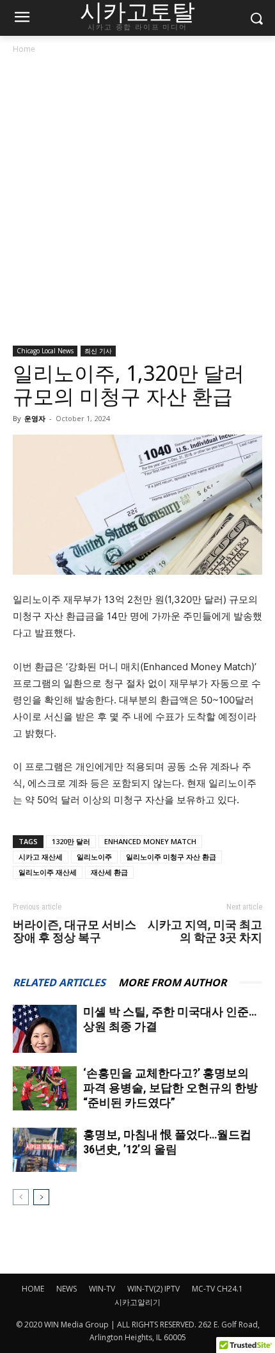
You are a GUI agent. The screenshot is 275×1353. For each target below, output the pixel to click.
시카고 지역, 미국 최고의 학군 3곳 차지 (205, 931)
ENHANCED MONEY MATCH (150, 841)
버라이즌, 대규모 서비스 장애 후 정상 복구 (74, 931)
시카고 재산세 (41, 856)
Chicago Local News (45, 350)
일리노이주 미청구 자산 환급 (171, 856)
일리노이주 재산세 (48, 872)
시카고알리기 (137, 1302)
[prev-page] (21, 1197)
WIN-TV (102, 1288)
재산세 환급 (109, 872)
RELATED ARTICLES (59, 982)
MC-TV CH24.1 (217, 1288)
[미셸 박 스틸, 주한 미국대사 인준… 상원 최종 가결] (45, 1029)
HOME (33, 1288)
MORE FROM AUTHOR (172, 982)
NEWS (66, 1288)
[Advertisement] (137, 202)
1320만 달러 (71, 841)
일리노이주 (94, 856)
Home (24, 49)
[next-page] (41, 1197)
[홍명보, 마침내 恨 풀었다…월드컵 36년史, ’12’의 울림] (45, 1150)
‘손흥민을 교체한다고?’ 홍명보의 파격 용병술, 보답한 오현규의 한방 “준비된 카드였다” (170, 1087)
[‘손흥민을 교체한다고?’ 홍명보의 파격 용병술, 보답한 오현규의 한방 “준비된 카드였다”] (45, 1088)
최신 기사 (98, 350)
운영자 (34, 418)
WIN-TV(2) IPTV (153, 1288)
